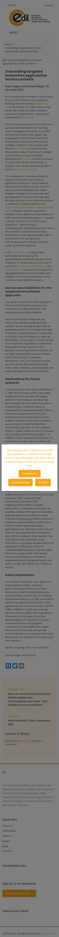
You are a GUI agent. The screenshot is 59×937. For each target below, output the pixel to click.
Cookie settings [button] (20, 482)
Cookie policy (29, 473)
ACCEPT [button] (43, 482)
